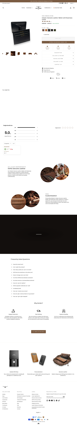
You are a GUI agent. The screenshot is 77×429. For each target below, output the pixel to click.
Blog (18, 403)
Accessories (4, 399)
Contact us (58, 64)
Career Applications (36, 396)
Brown (43, 30)
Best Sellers (4, 403)
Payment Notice (20, 394)
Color (45, 27)
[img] (46, 21)
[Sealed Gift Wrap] (14, 358)
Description (58, 52)
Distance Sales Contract (36, 397)
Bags (3, 396)
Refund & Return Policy (36, 401)
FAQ (18, 405)
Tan (46, 30)
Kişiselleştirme (58, 58)
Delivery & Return (58, 55)
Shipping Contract (35, 403)
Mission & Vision (35, 394)
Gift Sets (4, 401)
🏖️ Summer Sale (57, 7)
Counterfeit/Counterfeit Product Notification (38, 408)
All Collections (5, 408)
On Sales (4, 407)
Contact (18, 408)
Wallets (3, 394)
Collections (48, 7)
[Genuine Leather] (63, 358)
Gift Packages (20, 397)
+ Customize (46, 34)
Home (23, 7)
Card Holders (5, 397)
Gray (52, 30)
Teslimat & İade (58, 61)
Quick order (11, 109)
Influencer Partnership (21, 399)
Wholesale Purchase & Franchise (23, 396)
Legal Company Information (37, 405)
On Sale (51, 15)
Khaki (55, 30)
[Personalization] (38, 358)
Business (29, 7)
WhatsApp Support (6, 3)
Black (49, 30)
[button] (25, 127)
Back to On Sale (39, 331)
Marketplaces (20, 401)
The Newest (4, 405)
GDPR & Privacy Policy (36, 399)
